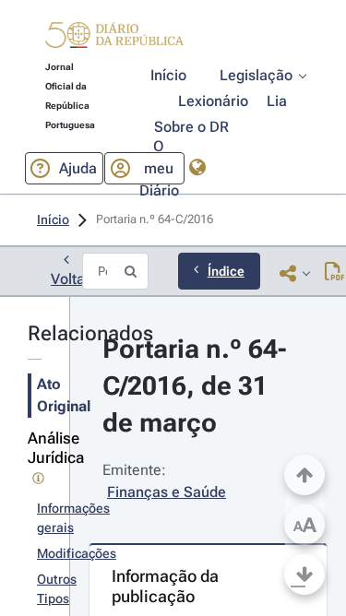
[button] (114, 37)
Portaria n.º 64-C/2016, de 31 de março (194, 386)
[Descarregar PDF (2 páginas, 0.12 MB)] (334, 273)
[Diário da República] (114, 39)
